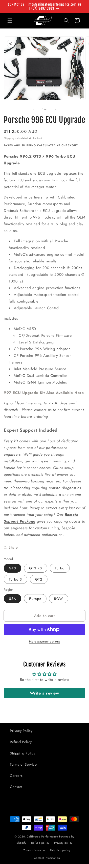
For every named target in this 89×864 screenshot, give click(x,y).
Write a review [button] (44, 693)
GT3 (12, 568)
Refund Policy (21, 741)
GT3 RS (35, 568)
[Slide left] (33, 109)
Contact (16, 786)
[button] (9, 20)
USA (12, 598)
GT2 (38, 579)
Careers (16, 775)
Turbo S (15, 579)
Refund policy (40, 843)
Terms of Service (23, 764)
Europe (35, 598)
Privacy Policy (21, 730)
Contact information (47, 858)
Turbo (60, 568)
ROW (58, 598)
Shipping (9, 138)
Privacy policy (63, 843)
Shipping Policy (22, 753)
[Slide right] (55, 109)
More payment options (44, 641)
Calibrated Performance (42, 836)
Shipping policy (60, 850)
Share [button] (13, 547)
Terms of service (34, 850)
